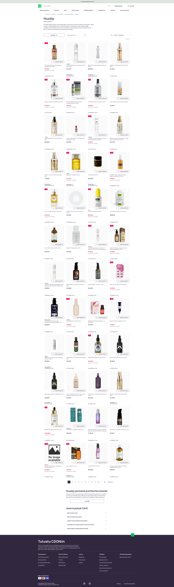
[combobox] (77, 6)
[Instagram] (84, 583)
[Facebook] (90, 583)
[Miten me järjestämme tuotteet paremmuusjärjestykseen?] (112, 35)
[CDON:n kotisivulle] (39, 6)
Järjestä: (116, 35)
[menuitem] (44, 10)
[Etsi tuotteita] (109, 6)
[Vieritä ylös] (132, 535)
